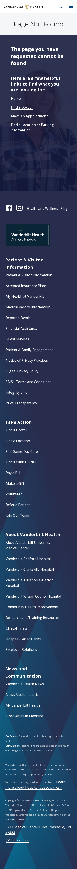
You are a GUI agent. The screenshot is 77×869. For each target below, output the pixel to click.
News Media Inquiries (23, 694)
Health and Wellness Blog (47, 208)
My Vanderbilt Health (23, 705)
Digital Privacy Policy (22, 371)
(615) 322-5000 (17, 840)
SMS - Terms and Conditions (28, 381)
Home (16, 98)
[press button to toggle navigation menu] (70, 6)
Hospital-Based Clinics (23, 639)
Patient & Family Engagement (29, 349)
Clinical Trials (16, 628)
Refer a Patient (18, 504)
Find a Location (18, 440)
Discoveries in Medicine (24, 716)
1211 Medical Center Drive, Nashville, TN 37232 (38, 830)
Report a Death (18, 317)
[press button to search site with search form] (60, 6)
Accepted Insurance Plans (26, 285)
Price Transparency (21, 403)
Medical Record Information (28, 307)
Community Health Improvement (32, 607)
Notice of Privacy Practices (27, 360)
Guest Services (17, 339)
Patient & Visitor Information (29, 275)
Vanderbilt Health (18, 9)
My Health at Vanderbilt (25, 296)
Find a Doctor (22, 107)
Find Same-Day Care (22, 451)
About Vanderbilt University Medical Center (27, 545)
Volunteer (14, 494)
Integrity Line (16, 392)
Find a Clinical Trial (21, 462)
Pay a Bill (13, 472)
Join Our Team (17, 515)
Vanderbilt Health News (25, 684)
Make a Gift (15, 483)
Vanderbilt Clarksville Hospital (30, 569)
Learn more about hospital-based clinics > (35, 784)
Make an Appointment (29, 116)
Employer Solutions (21, 649)
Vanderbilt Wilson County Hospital (33, 596)
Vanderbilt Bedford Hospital (28, 558)
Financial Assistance (21, 328)
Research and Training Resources (33, 617)
